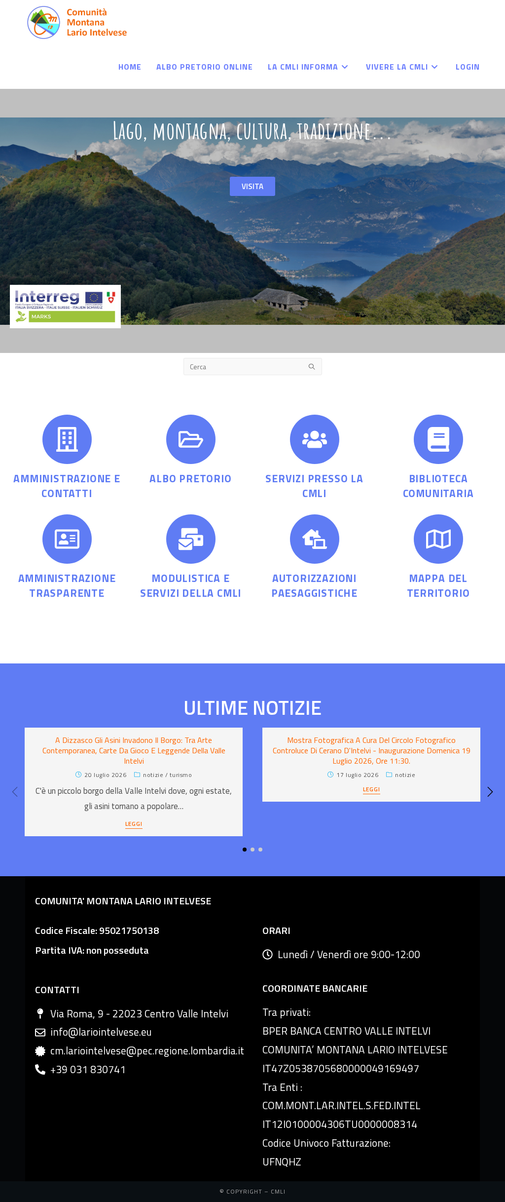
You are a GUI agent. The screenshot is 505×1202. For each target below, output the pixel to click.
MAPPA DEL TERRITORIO (438, 585)
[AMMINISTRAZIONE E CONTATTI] (67, 439)
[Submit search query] (312, 366)
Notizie (153, 774)
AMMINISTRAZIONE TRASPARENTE (67, 585)
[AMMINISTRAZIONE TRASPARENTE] (67, 539)
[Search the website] (252, 365)
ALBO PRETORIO (190, 478)
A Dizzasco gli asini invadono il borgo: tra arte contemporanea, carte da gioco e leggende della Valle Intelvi (133, 750)
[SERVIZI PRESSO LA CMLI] (314, 439)
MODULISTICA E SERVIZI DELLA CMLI (190, 585)
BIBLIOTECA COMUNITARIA (438, 485)
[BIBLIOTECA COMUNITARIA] (438, 439)
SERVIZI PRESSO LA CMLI (314, 485)
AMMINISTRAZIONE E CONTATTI (66, 485)
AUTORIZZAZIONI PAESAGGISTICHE (314, 585)
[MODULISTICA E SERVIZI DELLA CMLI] (191, 539)
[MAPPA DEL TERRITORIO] (438, 539)
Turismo (181, 774)
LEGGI (134, 824)
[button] (490, 792)
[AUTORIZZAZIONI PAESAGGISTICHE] (314, 539)
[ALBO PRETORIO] (191, 439)
